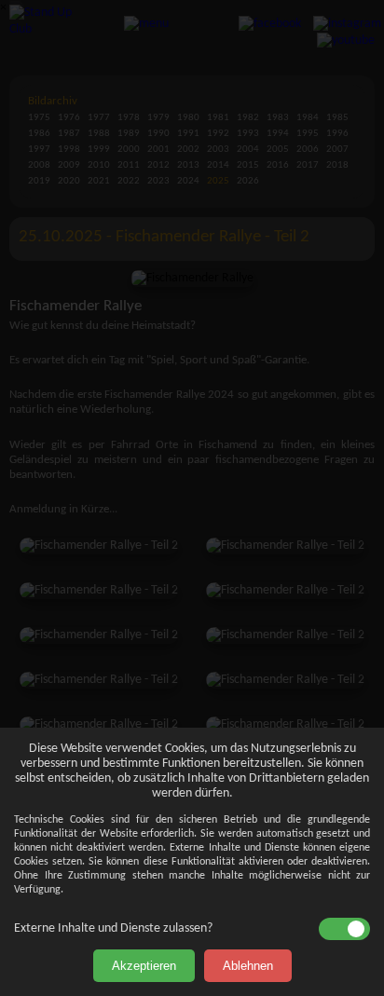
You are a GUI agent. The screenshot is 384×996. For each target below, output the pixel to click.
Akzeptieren (144, 966)
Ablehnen (248, 966)
